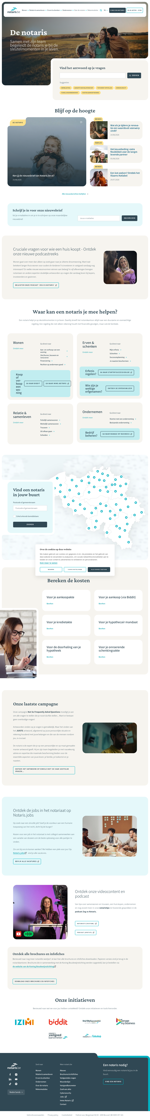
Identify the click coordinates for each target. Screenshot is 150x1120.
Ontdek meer (18, 348)
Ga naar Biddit (33, 384)
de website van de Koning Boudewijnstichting (33, 966)
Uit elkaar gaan (46, 431)
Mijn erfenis (114, 350)
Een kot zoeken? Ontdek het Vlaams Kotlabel (125, 174)
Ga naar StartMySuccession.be (115, 372)
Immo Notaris (65, 1100)
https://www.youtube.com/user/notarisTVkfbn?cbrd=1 (16, 1079)
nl (105, 10)
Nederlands (15, 1092)
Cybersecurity (65, 1093)
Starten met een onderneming (122, 419)
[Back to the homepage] (14, 10)
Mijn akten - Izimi (135, 10)
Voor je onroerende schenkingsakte (112, 648)
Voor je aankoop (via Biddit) (117, 597)
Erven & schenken (53, 10)
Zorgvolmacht (121, 88)
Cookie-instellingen (75, 569)
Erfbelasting (65, 88)
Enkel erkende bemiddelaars (27, 516)
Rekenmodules (93, 10)
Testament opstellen (104, 88)
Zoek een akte (65, 1089)
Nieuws (63, 1070)
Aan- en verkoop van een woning (50, 351)
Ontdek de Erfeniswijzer (120, 388)
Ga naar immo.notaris (56, 384)
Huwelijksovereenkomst (69, 93)
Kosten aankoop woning (90, 93)
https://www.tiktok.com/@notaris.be (10, 1084)
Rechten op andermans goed (51, 364)
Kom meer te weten (48, 563)
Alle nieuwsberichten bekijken (74, 194)
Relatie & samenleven (37, 10)
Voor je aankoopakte (60, 597)
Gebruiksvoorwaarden (35, 1115)
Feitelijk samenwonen (49, 420)
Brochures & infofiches (69, 1074)
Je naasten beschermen (119, 361)
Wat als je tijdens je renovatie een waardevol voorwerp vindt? (125, 128)
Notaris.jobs (18, 853)
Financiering (45, 361)
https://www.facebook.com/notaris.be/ (10, 1074)
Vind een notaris (117, 10)
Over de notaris (79, 10)
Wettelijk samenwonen (49, 424)
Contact (63, 1104)
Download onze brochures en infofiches (34, 981)
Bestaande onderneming (119, 423)
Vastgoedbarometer (68, 1085)
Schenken (114, 353)
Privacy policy (53, 1115)
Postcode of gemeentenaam (24, 502)
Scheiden (44, 435)
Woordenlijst (65, 1082)
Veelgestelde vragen (68, 1078)
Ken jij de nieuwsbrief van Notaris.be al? (33, 175)
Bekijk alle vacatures (26, 861)
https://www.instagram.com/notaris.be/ (16, 1074)
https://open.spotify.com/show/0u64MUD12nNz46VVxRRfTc (16, 1084)
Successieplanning (117, 357)
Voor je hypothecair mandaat (118, 622)
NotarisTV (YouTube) (85, 923)
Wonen (24, 10)
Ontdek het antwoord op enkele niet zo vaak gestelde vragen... (42, 770)
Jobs (62, 1097)
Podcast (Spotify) (84, 932)
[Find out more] (58, 1021)
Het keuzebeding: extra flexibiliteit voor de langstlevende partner (124, 152)
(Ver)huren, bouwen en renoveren (49, 356)
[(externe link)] (24, 1021)
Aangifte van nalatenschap (83, 88)
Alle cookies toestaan (99, 569)
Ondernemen (67, 10)
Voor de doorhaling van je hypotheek (64, 648)
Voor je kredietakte (59, 622)
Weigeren (51, 569)
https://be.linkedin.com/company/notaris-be (10, 1079)
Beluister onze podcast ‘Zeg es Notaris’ (34, 285)
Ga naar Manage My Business (116, 434)
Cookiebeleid (67, 1115)
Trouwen (43, 427)
